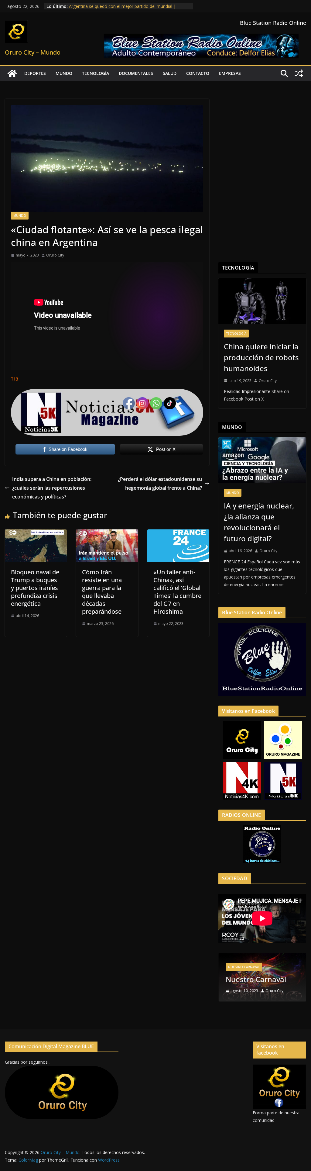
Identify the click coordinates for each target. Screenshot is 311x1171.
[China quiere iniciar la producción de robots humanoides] (262, 301)
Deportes (35, 73)
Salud (169, 73)
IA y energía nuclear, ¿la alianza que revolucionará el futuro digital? (259, 522)
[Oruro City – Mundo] (12, 73)
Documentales (136, 73)
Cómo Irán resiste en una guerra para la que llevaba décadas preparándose (102, 592)
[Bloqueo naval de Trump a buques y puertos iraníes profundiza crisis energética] (36, 533)
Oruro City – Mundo (32, 52)
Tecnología (95, 73)
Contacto (197, 73)
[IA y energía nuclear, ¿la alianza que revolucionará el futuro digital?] (262, 460)
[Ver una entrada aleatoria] (299, 73)
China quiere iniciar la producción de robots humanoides (261, 357)
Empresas (230, 73)
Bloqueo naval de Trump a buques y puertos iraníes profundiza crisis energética (35, 588)
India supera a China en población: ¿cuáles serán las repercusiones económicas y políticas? (51, 488)
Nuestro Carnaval (243, 967)
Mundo (64, 73)
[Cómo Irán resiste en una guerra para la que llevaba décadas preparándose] (107, 533)
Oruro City (55, 255)
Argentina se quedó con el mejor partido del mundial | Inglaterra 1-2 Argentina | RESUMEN (122, 9)
